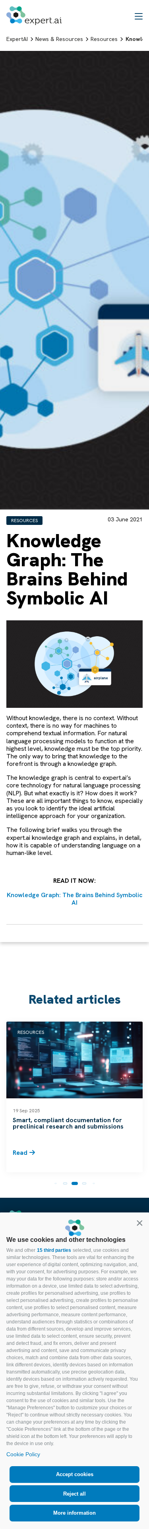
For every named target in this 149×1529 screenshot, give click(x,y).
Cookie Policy (23, 1454)
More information (74, 1513)
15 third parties (54, 1250)
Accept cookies (74, 1474)
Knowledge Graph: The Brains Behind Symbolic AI (75, 899)
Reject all (74, 1494)
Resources (24, 520)
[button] (139, 1223)
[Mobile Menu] (139, 16)
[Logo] (34, 15)
